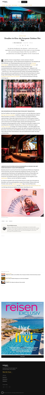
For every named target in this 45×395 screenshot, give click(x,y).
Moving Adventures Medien (8, 115)
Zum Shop (22, 356)
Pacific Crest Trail (5, 126)
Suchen (19, 1)
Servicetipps (14, 5)
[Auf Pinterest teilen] (25, 45)
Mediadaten (5, 381)
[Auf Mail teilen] (28, 45)
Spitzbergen (4, 178)
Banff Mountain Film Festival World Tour (31, 185)
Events (3, 221)
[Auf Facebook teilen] (20, 45)
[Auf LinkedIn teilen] (23, 45)
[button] (2, 392)
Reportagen (8, 5)
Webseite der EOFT (17, 184)
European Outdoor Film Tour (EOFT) (10, 76)
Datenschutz (5, 379)
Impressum (5, 377)
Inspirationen (21, 5)
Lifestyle (26, 5)
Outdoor (10, 221)
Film (6, 221)
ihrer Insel (33, 65)
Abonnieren (24, 1)
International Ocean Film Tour (8, 185)
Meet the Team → (7, 372)
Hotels (3, 5)
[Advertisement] (9, 253)
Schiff (30, 5)
